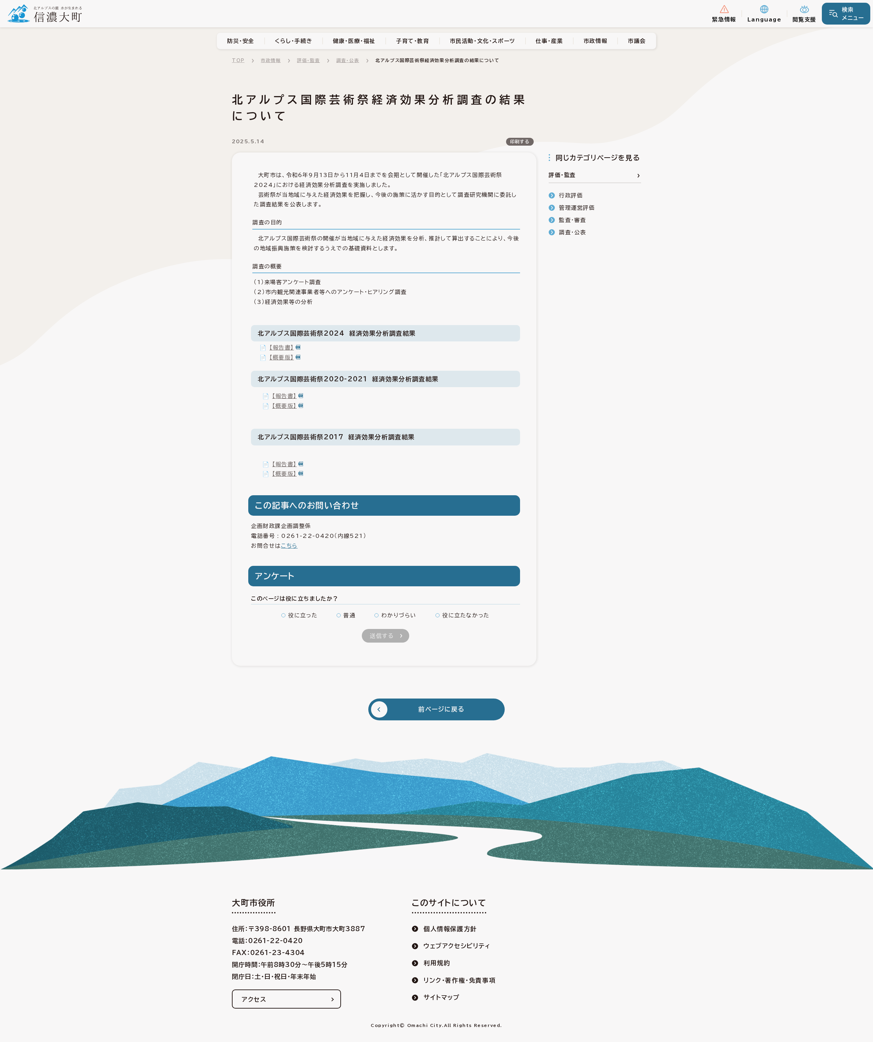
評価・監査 (308, 60)
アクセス (254, 999)
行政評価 (571, 195)
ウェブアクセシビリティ (457, 946)
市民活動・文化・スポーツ (482, 41)
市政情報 (595, 41)
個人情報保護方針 (450, 929)
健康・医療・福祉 (354, 41)
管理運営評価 (577, 207)
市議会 (637, 41)
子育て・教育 (412, 41)
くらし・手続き (293, 41)
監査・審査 (572, 220)
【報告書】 (281, 347)
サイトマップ (442, 997)
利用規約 (437, 963)
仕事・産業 (549, 41)
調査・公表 (347, 60)
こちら (289, 545)
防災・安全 (240, 41)
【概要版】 (281, 357)
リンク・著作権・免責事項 (459, 980)
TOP (238, 60)
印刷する (520, 142)
